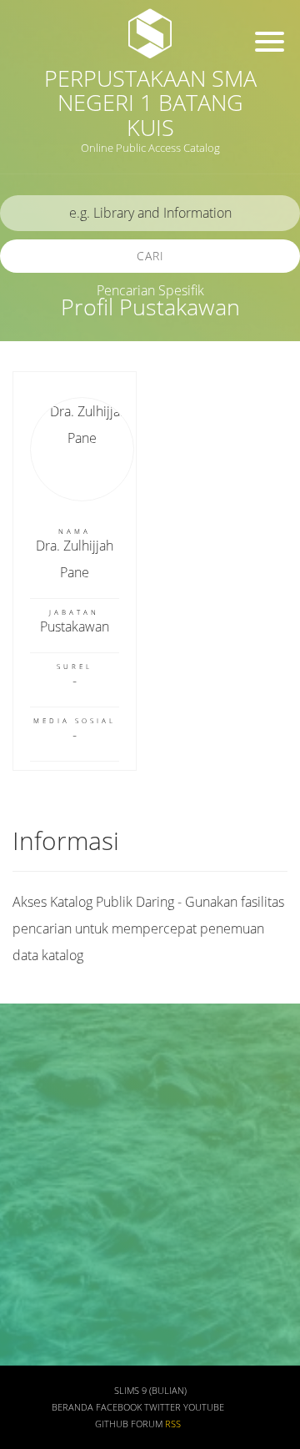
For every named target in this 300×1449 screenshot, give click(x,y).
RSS (173, 1424)
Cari (150, 256)
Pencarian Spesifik (150, 290)
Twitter (162, 1407)
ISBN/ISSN (45, 1208)
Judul (31, 1061)
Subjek (36, 1159)
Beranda (72, 1407)
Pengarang (45, 1110)
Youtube (203, 1407)
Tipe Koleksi (50, 1257)
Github (111, 1424)
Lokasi (35, 1307)
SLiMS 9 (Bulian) (150, 1390)
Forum (146, 1424)
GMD (30, 1355)
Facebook (119, 1407)
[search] (150, 213)
